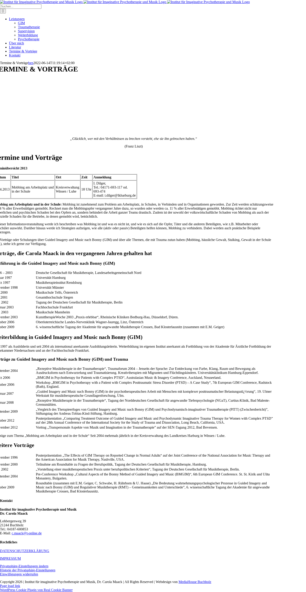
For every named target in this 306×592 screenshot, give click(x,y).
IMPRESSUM (10, 558)
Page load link (10, 586)
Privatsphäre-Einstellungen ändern (24, 566)
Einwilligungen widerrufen (19, 574)
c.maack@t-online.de (27, 533)
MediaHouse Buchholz (195, 582)
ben (30, 63)
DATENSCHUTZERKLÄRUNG (24, 551)
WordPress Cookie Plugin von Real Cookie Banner (36, 590)
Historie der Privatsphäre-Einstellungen (27, 570)
